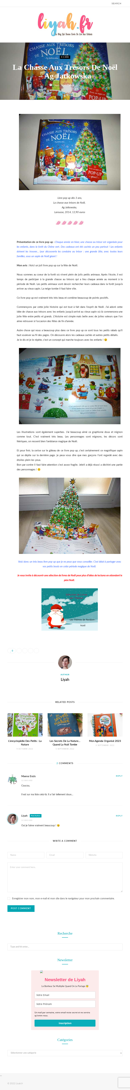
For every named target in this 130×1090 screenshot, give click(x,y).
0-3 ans (65, 57)
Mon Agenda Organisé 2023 (105, 741)
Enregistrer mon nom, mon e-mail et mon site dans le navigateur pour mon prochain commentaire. (63, 898)
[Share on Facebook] (5, 120)
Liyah (56, 85)
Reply (119, 776)
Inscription (65, 1023)
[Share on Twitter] (5, 129)
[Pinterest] (5, 138)
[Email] (5, 146)
